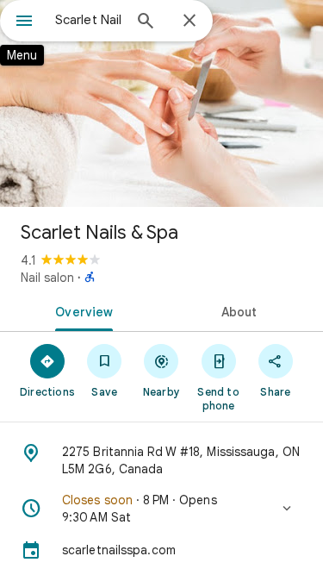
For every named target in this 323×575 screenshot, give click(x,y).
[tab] (80, 310)
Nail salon (47, 277)
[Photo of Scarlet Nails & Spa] (161, 103)
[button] (161, 508)
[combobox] (88, 19)
